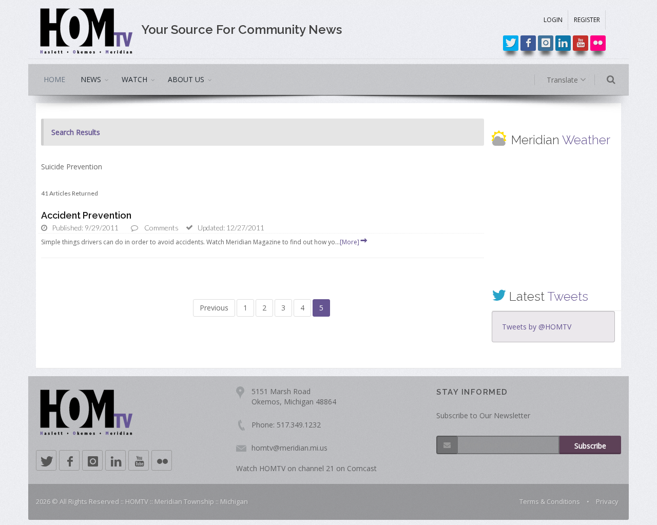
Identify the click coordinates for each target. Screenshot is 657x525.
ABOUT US (186, 79)
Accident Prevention (86, 215)
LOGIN (553, 19)
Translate (563, 80)
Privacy (607, 501)
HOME (54, 79)
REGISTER (587, 19)
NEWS (91, 79)
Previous (214, 308)
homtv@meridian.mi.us (289, 448)
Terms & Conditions (549, 501)
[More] (349, 242)
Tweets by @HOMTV (536, 327)
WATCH (134, 79)
